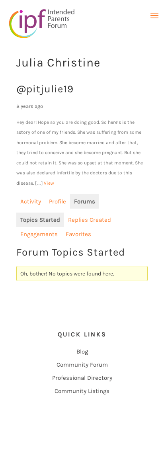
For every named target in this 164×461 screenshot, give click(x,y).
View (49, 183)
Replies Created (89, 219)
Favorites (78, 234)
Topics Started (40, 219)
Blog (82, 351)
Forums (84, 201)
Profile (57, 201)
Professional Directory (82, 377)
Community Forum (82, 364)
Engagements (39, 234)
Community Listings (82, 391)
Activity (30, 201)
